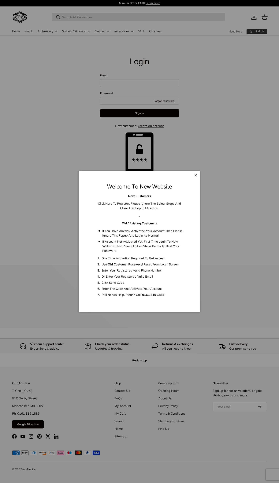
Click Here (105, 203)
